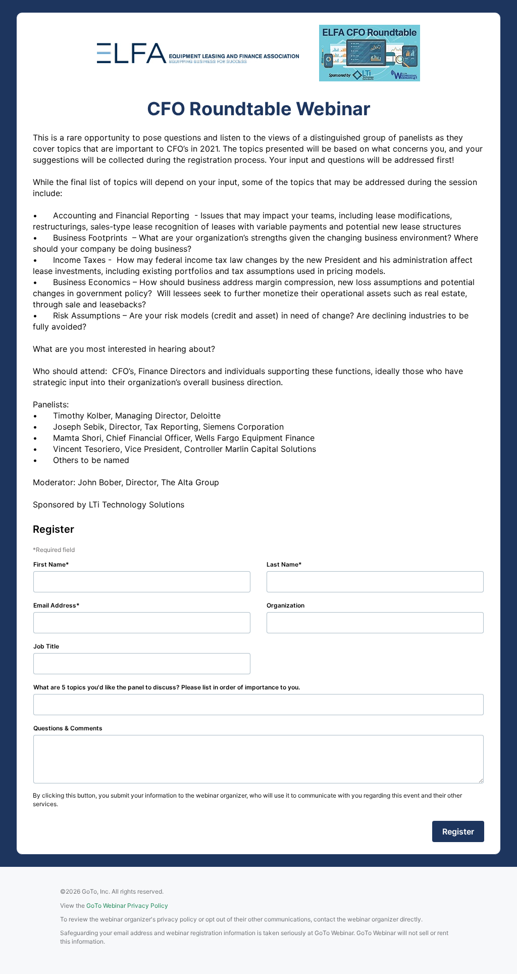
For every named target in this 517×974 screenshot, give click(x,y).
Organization (285, 605)
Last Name (282, 564)
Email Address (54, 605)
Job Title (46, 646)
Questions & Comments (67, 728)
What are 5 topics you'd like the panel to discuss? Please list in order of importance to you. (166, 687)
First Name (49, 564)
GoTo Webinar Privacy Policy (127, 905)
